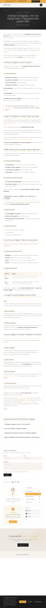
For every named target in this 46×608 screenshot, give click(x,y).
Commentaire (6, 461)
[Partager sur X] (15, 482)
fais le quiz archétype (22, 398)
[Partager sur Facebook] (18, 482)
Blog (8, 10)
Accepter (23, 601)
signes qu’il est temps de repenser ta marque (22, 139)
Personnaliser (38, 601)
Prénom (5, 455)
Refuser (30, 601)
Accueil (5, 10)
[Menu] (41, 5)
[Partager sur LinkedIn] (13, 482)
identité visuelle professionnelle (12, 376)
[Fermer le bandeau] (41, 1)
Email (24, 455)
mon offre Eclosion (27, 401)
